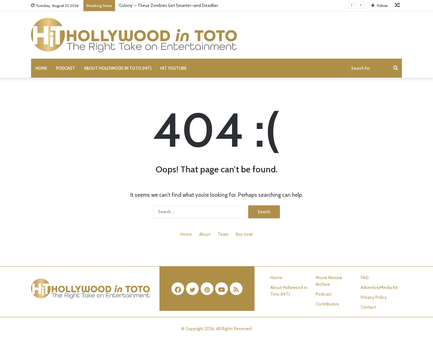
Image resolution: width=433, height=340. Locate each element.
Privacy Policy (374, 297)
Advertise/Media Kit (379, 287)
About (204, 234)
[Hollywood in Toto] (134, 35)
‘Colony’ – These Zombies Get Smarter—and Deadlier (168, 5)
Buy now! (244, 234)
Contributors (327, 303)
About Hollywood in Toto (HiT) (118, 68)
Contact (368, 307)
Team (223, 234)
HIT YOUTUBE (173, 68)
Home (41, 68)
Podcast (65, 68)
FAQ (365, 277)
